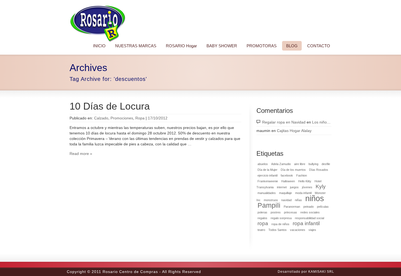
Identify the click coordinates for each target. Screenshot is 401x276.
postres (276, 212)
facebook (287, 175)
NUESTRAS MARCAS (135, 45)
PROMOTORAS (262, 45)
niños (314, 198)
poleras (262, 212)
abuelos (263, 164)
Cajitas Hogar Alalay (294, 130)
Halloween (288, 181)
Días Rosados (318, 169)
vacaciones (297, 229)
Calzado (101, 118)
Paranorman (292, 206)
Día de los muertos (293, 169)
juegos (294, 187)
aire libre (299, 164)
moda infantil (303, 193)
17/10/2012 (157, 118)
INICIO (99, 45)
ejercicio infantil (267, 175)
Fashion (301, 175)
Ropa (140, 118)
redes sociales (310, 212)
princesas (290, 212)
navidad (286, 200)
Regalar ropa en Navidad (284, 122)
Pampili (269, 205)
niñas (298, 200)
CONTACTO (318, 45)
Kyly (321, 186)
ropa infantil (306, 223)
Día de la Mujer (267, 169)
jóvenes (307, 187)
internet (282, 187)
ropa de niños (280, 224)
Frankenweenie (268, 181)
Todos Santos (277, 229)
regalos (262, 218)
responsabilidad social (309, 218)
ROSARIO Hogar (181, 45)
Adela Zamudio (281, 164)
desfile (326, 164)
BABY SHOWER (222, 45)
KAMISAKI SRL (321, 272)
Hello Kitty (304, 181)
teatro (261, 229)
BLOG (292, 45)
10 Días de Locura (110, 106)
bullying (313, 164)
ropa (263, 223)
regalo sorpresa (281, 218)
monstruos (271, 200)
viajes (312, 229)
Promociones (121, 118)
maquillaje (285, 193)
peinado (308, 206)
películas (323, 206)
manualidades (267, 193)
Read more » (81, 153)
